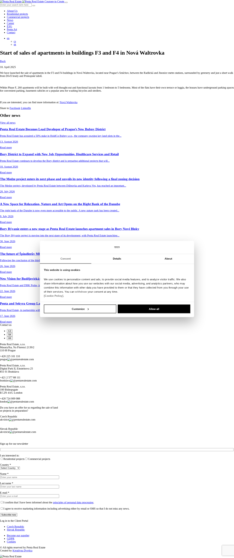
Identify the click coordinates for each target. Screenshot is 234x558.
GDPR (10, 538)
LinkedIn (26, 108)
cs (15, 41)
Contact (11, 32)
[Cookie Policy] (53, 295)
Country (5, 464)
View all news (7, 122)
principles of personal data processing (73, 502)
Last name (6, 483)
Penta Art (12, 29)
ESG (9, 26)
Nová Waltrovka (68, 102)
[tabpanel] (117, 352)
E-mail (4, 492)
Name (4, 473)
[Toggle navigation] (66, 2)
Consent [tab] (65, 258)
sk (15, 44)
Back (3, 61)
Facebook (15, 108)
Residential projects (17, 13)
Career (10, 23)
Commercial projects (18, 17)
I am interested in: (9, 455)
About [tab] (168, 258)
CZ (9, 331)
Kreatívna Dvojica (22, 550)
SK (9, 334)
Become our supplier (18, 535)
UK (9, 338)
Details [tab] (117, 258)
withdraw (81, 291)
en (8, 38)
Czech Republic (15, 526)
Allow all (154, 308)
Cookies (11, 541)
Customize (78, 308)
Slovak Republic (16, 529)
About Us (12, 10)
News (10, 20)
